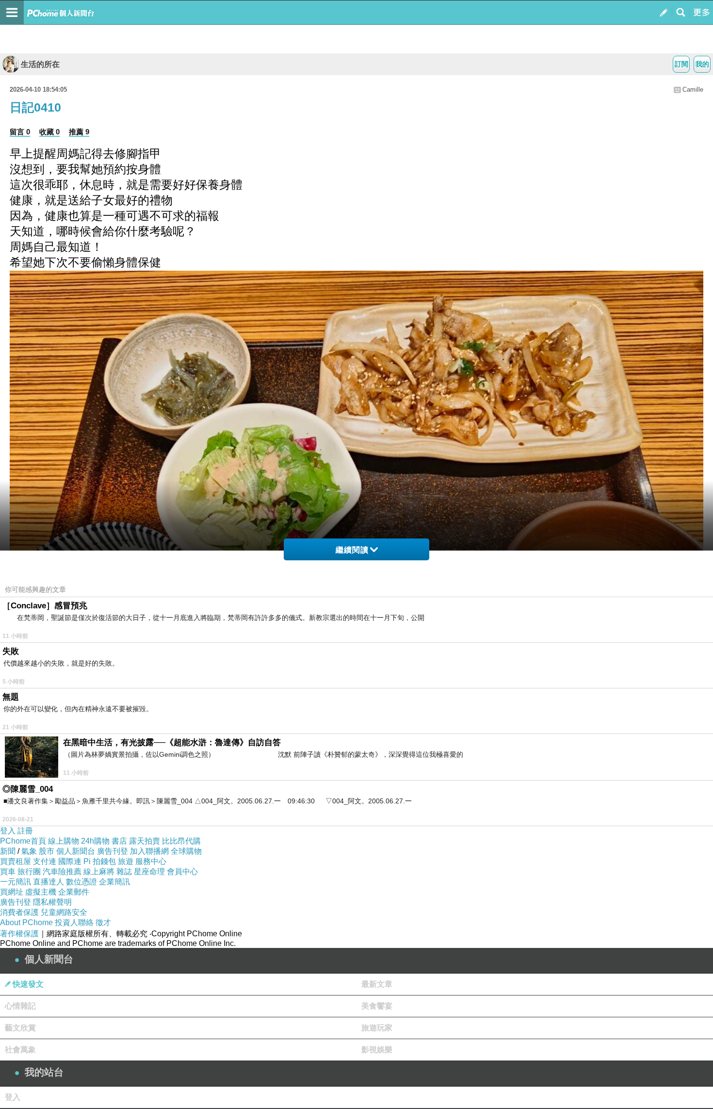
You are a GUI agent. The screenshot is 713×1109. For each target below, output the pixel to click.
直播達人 (48, 882)
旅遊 (125, 861)
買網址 (11, 892)
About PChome (26, 922)
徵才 (103, 922)
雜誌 (124, 871)
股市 (46, 851)
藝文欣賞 (20, 1028)
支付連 (44, 861)
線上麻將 (98, 871)
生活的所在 (40, 64)
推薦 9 (79, 132)
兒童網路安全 (64, 912)
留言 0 (20, 132)
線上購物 (63, 841)
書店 (119, 841)
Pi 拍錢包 (99, 861)
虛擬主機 (40, 892)
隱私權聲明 (52, 902)
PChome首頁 (23, 841)
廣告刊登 (112, 851)
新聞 (8, 851)
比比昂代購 (181, 841)
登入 (8, 831)
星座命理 (149, 871)
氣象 (29, 851)
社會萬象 (20, 1049)
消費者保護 (19, 912)
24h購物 (95, 841)
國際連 (69, 861)
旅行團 (29, 871)
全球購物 (186, 851)
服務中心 (150, 861)
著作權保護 (19, 934)
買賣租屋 (15, 861)
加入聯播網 (149, 851)
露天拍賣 (144, 841)
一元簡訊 (15, 882)
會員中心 (182, 871)
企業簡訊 (114, 882)
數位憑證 (81, 882)
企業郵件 (73, 892)
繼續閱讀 (352, 550)
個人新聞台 (75, 851)
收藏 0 (49, 132)
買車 (8, 871)
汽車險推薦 (62, 871)
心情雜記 (20, 1006)
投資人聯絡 (74, 922)
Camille (692, 89)
